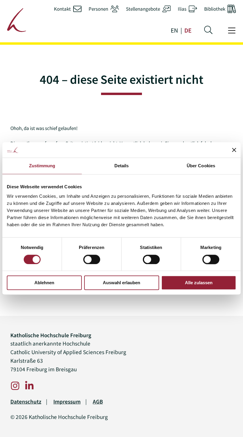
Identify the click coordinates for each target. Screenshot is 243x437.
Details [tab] (121, 165)
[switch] (91, 259)
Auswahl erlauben (121, 282)
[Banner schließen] (234, 150)
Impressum (67, 401)
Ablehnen (44, 282)
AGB (98, 401)
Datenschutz (25, 401)
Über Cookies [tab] (201, 165)
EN (174, 30)
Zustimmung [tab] (42, 165)
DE (187, 30)
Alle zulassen (198, 282)
